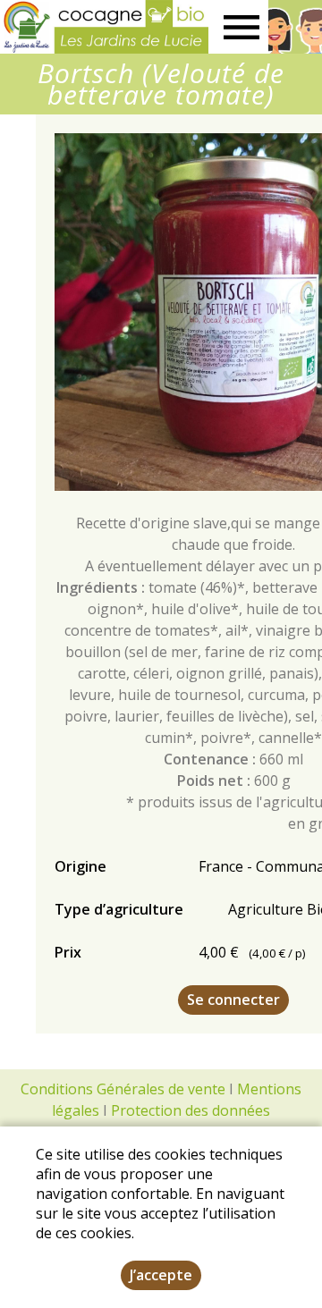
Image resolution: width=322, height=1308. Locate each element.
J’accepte (161, 1275)
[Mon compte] (295, 27)
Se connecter (233, 999)
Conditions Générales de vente (123, 1089)
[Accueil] (104, 27)
